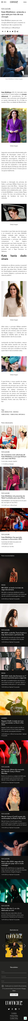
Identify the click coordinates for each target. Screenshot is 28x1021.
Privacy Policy (14, 1015)
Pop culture (6, 9)
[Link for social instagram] (15, 1009)
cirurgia (15, 412)
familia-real (5, 414)
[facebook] (5, 31)
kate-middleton (6, 412)
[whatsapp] (15, 31)
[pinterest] (7, 31)
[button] (25, 945)
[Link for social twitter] (9, 1009)
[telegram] (17, 31)
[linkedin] (10, 31)
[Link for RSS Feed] (19, 1009)
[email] (2, 31)
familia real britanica (17, 414)
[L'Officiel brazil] (14, 2)
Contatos (14, 1013)
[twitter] (12, 31)
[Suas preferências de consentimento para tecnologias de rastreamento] (25, 1018)
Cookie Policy (14, 1018)
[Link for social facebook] (12, 1009)
